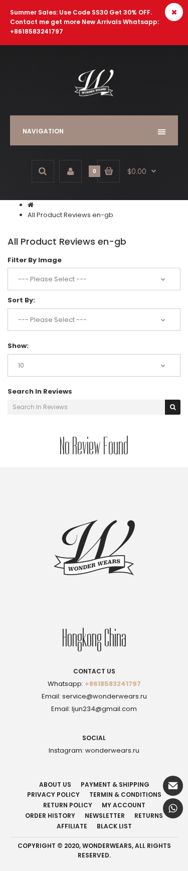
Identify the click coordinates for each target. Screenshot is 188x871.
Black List (114, 826)
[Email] (173, 786)
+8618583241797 (113, 683)
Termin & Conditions (125, 794)
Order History (50, 815)
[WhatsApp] (173, 808)
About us (55, 784)
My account (123, 805)
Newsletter (105, 815)
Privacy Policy (53, 794)
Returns (148, 815)
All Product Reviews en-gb (70, 215)
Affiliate (72, 826)
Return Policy (67, 805)
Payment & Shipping (115, 784)
